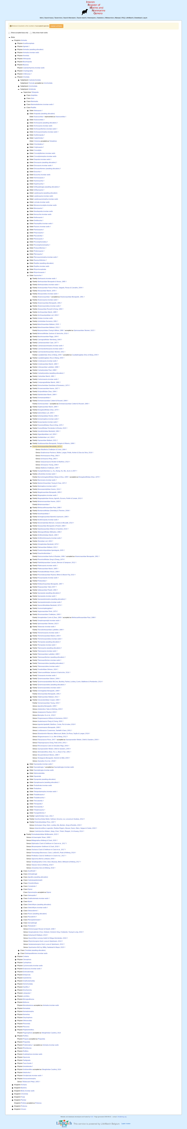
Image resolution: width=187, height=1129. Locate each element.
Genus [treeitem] (51, 449)
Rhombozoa (27, 1048)
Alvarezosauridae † (44, 297)
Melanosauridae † (44, 504)
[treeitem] (47, 446)
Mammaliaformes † (42, 104)
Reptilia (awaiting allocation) (44, 263)
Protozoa (38, 1103)
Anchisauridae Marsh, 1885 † (48, 312)
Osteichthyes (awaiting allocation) (39, 904)
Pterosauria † (38, 254)
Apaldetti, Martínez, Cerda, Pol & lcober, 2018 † (57, 724)
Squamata (37, 776)
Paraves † (42, 227)
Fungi (23, 1097)
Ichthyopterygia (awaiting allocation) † (47, 187)
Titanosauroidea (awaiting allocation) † (51, 663)
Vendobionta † (28, 1066)
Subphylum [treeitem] (30, 80)
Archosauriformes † (45, 129)
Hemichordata (28, 984)
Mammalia (34, 101)
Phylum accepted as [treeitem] (38, 1005)
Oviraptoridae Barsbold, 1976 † (48, 544)
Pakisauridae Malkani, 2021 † (48, 547)
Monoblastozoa (28, 1005)
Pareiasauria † (39, 230)
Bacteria (24, 1088)
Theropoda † (47, 645)
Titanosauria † (47, 651)
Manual (117, 18)
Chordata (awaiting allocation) (35, 950)
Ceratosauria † (48, 361)
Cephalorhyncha (34, 68)
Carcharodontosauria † (51, 349)
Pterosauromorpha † (46, 257)
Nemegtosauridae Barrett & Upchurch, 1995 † (53, 517)
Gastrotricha (27, 978)
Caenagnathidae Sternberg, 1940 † (50, 339)
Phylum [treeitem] (25, 43)
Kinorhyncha (27, 990)
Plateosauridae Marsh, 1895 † (48, 569)
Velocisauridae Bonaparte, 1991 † (49, 694)
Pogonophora (27, 1033)
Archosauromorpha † (46, 132)
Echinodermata (28, 972)
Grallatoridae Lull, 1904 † (46, 437)
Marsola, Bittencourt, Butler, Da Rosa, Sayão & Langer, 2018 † (64, 733)
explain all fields (56, 26)
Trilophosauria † (39, 810)
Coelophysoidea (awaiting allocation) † (51, 373)
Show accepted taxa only (19, 33)
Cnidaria (26, 956)
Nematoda (26, 1008)
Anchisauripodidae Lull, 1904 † (48, 315)
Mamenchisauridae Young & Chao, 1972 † (52, 483)
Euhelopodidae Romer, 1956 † (48, 416)
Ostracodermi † (33, 911)
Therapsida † (38, 804)
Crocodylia (37, 150)
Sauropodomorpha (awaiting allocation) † (52, 599)
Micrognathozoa (28, 999)
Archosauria (43, 126)
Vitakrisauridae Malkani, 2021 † (48, 697)
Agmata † (26, 46)
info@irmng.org (122, 1116)
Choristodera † (39, 144)
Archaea (24, 1085)
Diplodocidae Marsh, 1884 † (47, 394)
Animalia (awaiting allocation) (33, 49)
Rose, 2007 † (47, 740)
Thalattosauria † (39, 795)
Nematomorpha (28, 1011)
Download (138, 18)
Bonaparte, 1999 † (47, 706)
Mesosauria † (38, 208)
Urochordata (48, 83)
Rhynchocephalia (40, 269)
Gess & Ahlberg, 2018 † (42, 865)
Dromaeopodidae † (44, 398)
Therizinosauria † (49, 633)
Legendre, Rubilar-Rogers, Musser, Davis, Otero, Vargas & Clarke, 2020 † (65, 828)
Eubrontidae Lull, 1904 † (46, 413)
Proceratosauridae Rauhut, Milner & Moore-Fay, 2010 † (57, 575)
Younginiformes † (40, 813)
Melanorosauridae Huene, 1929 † (49, 501)
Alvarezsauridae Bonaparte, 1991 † (72, 297)
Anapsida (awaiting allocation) (44, 114)
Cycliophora (27, 962)
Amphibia (34, 95)
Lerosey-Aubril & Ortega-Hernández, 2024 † (48, 938)
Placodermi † (32, 917)
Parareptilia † (43, 223)
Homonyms (91, 18)
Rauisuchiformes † (40, 260)
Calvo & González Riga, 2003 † (53, 746)
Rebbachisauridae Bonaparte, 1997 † (51, 584)
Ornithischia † (38, 220)
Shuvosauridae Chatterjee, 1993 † (49, 614)
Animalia (24, 40)
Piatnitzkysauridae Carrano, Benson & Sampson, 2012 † (57, 562)
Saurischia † (38, 275)
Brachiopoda (27, 62)
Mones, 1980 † (49, 755)
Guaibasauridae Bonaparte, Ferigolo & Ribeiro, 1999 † (56, 443)
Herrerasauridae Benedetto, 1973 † (50, 446)
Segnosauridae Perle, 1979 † (48, 611)
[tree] (93, 573)
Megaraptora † (48, 495)
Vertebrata (32, 89)
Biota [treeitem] (13, 37)
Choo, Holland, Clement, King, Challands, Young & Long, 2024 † (56, 932)
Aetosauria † (38, 110)
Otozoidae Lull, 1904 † (45, 541)
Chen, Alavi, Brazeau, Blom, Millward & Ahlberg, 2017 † (56, 862)
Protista (23, 1103)
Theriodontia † (39, 807)
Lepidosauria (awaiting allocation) (45, 193)
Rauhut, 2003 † (47, 712)
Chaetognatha (28, 71)
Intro (41, 18)
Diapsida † (42, 159)
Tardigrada (26, 1060)
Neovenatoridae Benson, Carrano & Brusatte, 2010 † (56, 523)
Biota (27, 1091)
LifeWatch (129, 18)
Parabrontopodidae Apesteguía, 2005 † (51, 550)
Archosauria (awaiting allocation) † (46, 123)
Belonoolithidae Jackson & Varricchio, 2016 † (53, 333)
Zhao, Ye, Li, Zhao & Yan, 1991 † (54, 752)
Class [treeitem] (31, 95)
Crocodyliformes (44, 153)
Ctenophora (27, 959)
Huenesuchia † (39, 181)
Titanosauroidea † (49, 666)
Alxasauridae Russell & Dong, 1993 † (50, 309)
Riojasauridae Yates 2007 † (47, 587)
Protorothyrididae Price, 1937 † (45, 822)
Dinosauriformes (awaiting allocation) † (47, 168)
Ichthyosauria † (39, 190)
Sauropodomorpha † (50, 602)
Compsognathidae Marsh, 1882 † (49, 382)
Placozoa (26, 1027)
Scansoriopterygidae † (45, 608)
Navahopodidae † (44, 514)
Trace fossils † (28, 1063)
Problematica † (28, 1045)
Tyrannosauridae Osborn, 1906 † (49, 678)
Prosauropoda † (48, 578)
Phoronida (26, 1024)
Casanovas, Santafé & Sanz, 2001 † (55, 730)
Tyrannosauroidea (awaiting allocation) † (52, 685)
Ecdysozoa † (32, 969)
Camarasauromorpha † (51, 346)
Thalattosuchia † (39, 798)
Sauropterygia (64, 767)
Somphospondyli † (49, 620)
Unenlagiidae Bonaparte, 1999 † (49, 691)
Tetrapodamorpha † (45, 791)
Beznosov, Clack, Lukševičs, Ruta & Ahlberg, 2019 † (53, 853)
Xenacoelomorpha (29, 1079)
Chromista (24, 1094)
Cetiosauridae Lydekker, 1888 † (49, 367)
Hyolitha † (26, 987)
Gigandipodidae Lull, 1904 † (47, 434)
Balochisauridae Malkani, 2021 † (49, 327)
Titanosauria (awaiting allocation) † (50, 648)
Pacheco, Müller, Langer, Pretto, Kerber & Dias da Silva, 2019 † (67, 452)
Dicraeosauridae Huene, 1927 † (49, 388)
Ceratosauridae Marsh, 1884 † (48, 364)
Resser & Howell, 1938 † (42, 929)
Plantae (23, 1100)
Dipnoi (30, 889)
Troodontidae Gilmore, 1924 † (48, 669)
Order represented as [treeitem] (48, 117)
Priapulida (41, 1039)
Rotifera (25, 1051)
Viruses (23, 1109)
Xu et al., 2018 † (47, 715)
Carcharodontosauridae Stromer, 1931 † (51, 352)
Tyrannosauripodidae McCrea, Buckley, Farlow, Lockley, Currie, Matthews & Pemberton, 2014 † (70, 682)
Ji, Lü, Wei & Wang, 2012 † (53, 736)
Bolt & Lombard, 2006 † (43, 859)
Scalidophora (32, 1054)
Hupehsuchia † (39, 184)
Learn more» (126, 1123)
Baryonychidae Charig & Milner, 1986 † (51, 330)
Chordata (26, 77)
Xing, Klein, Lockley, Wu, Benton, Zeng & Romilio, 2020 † (58, 825)
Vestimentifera (28, 1069)
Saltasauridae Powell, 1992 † (48, 590)
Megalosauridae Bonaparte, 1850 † (50, 492)
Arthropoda (27, 59)
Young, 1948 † (50, 465)
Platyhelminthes (28, 1030)
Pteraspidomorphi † (34, 920)
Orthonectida (27, 1020)
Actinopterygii (32, 874)
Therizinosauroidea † (50, 639)
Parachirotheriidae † (45, 553)
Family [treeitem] (45, 278)
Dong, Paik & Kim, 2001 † (52, 743)
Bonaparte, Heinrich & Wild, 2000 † (54, 758)
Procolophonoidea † (41, 242)
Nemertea (26, 1014)
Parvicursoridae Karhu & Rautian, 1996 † (52, 556)
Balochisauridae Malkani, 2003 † (49, 324)
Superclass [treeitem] (31, 92)
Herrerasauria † (39, 178)
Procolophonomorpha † (42, 245)
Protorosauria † (39, 251)
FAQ (123, 18)
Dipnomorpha (32, 892)
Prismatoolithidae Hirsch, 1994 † (49, 572)
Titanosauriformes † (49, 660)
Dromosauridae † (44, 404)
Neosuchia (42, 214)
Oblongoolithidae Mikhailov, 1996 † (50, 532)
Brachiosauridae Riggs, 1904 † (48, 336)
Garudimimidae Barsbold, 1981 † (49, 431)
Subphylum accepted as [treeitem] (36, 83)
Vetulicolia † (27, 1072)
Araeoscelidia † (60, 117)
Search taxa (48, 18)
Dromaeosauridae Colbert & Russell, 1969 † (53, 401)
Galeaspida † (32, 895)
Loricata (41, 202)
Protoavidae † (42, 581)
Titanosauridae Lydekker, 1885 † (49, 654)
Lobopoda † (27, 993)
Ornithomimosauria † (50, 538)
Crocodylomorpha (45, 156)
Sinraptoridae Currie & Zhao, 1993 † (50, 617)
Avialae (45, 318)
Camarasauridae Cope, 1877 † (48, 343)
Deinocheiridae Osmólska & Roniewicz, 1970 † (54, 385)
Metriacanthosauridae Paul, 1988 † (50, 507)
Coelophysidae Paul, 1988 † (47, 370)
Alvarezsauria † (48, 300)
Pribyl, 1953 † (31, 1082)
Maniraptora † (47, 486)
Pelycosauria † (39, 233)
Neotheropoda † (48, 520)
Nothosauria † (39, 217)
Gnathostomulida (29, 981)
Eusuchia (42, 175)
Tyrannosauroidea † (49, 688)
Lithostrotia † (47, 474)
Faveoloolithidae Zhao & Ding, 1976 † (51, 425)
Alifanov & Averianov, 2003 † (53, 718)
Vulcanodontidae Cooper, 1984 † (49, 700)
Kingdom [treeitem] (20, 40)
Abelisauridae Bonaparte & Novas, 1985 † (52, 281)
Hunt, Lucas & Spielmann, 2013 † (45, 941)
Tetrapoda (35, 92)
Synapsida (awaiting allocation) (45, 779)
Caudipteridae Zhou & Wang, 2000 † (50, 355)
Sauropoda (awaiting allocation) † (49, 593)
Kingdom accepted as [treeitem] (27, 1103)
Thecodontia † (39, 801)
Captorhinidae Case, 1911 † (44, 816)
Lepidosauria (43, 196)
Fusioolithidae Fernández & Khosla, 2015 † (52, 428)
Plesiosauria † (39, 239)
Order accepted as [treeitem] (43, 141)
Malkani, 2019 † (38, 935)
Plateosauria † (48, 565)
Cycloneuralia (33, 966)
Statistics (100, 18)
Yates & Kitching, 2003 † (50, 709)
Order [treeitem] (36, 110)
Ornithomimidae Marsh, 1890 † (48, 535)
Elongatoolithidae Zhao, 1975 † (48, 410)
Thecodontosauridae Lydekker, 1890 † (51, 630)
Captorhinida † (39, 138)
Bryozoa (26, 65)
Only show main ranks (40, 33)
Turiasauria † (47, 675)
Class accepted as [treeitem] (37, 892)
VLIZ (91, 1116)
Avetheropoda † (39, 135)
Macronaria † (47, 480)
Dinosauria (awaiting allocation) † (45, 162)
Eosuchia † (38, 172)
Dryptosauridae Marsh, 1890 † (48, 407)
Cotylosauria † (39, 147)
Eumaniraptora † (48, 419)
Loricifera (26, 996)
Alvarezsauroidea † (49, 306)
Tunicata (32, 83)
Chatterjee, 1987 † (50, 468)
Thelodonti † (32, 926)
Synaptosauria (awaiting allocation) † (47, 782)
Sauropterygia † (39, 767)
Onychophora (27, 1017)
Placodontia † (38, 236)
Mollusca (26, 1002)
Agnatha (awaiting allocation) (38, 877)
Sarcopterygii (32, 923)
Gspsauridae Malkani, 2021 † (48, 440)
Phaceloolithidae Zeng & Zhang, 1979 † (51, 559)
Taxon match (81, 18)
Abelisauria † (47, 278)
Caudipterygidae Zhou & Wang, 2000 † (85, 355)
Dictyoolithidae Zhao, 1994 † (47, 391)
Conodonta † (32, 886)
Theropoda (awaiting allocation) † (49, 642)
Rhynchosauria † (40, 272)
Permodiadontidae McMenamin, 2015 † (45, 834)
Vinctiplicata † (33, 1075)
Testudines (53, 141)
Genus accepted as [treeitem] (66, 740)
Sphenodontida (39, 773)
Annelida (26, 55)
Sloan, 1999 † (41, 837)
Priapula (26, 1039)
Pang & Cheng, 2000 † (50, 721)
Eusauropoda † (48, 422)
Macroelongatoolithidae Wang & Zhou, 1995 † (53, 477)
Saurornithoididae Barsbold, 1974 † (50, 605)
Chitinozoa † (27, 74)
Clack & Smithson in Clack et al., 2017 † (49, 843)
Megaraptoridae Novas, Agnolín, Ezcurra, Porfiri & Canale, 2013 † (60, 498)
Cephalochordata (35, 80)
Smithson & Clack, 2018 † (45, 846)
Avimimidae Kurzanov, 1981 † (48, 321)
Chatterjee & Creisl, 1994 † (54, 449)
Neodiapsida (43, 211)
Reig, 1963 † (50, 456)
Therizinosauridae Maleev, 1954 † (49, 636)
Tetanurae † (47, 627)
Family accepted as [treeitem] (59, 297)
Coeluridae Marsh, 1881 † (47, 376)
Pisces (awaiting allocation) (37, 914)
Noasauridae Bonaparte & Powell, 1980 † (52, 526)
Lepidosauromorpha (46, 199)
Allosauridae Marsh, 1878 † (47, 291)
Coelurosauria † (48, 379)
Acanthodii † (32, 871)
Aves (32, 98)
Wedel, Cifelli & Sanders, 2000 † (82, 740)
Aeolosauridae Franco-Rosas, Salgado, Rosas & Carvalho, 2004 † (60, 288)
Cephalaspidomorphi (35, 880)
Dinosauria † (43, 165)
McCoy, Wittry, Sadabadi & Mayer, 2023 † (46, 947)
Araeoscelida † (39, 117)
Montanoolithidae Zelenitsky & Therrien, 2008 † (54, 511)
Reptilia (33, 107)
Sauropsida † (43, 764)
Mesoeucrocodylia (45, 205)
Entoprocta (26, 975)
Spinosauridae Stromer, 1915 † (84, 330)
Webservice (109, 18)
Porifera (25, 1036)
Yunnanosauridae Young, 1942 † (49, 703)
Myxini (30, 901)
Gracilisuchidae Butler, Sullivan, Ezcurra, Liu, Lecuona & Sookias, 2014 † (59, 819)
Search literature (69, 18)
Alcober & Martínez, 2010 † (55, 462)
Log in (145, 18)
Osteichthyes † (38, 907)
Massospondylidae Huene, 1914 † (49, 489)
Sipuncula (26, 1057)
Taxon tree (58, 18)
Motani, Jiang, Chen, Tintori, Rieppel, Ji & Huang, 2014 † (59, 831)
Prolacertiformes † (40, 248)
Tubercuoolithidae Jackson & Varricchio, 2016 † (54, 672)
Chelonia (37, 141)
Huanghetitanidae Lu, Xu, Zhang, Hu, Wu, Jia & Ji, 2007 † (57, 471)
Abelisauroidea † (48, 285)
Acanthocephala (28, 43)
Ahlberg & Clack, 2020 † (44, 840)
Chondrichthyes (33, 883)
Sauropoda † (47, 596)
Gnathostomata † (39, 898)
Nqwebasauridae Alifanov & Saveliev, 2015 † (53, 529)
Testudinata (43, 785)
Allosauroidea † (48, 294)
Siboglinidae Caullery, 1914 (51, 1033)
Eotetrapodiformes (36, 953)
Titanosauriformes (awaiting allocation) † (52, 657)
